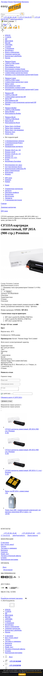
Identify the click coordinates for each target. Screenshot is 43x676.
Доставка (4, 2)
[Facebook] (1, 596)
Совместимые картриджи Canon (16, 82)
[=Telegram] (3, 596)
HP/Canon (8, 178)
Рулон (7, 159)
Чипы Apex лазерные (12, 128)
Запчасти (8, 190)
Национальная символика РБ (15, 168)
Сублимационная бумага (14, 143)
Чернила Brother (10, 108)
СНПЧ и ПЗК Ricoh (12, 119)
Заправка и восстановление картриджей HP (20, 102)
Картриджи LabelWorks (13, 56)
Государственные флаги (13, 167)
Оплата (10, 2)
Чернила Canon (10, 78)
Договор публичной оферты (11, 556)
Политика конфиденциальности (34, 672)
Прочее (7, 58)
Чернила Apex (10, 132)
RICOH (7, 43)
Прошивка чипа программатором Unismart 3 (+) (21, 287)
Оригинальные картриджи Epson (17, 71)
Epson (7, 185)
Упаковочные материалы (14, 189)
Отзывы (4, 557)
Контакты (25, 2)
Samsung (8, 180)
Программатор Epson (12, 67)
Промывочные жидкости (14, 146)
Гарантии (4, 552)
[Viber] (6, 596)
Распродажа (9, 194)
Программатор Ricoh (12, 122)
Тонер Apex (9, 134)
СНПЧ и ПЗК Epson (12, 63)
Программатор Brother (13, 113)
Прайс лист (5, 554)
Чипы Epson (9, 65)
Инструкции (9, 196)
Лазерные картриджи (12, 54)
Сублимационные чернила (14, 141)
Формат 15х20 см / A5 (13, 154)
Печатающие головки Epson (15, 69)
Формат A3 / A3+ (11, 157)
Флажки (8, 174)
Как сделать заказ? (7, 544)
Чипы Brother (10, 111)
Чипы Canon (9, 84)
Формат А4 (9, 156)
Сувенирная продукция (13, 200)
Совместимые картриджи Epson (16, 73)
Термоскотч (9, 144)
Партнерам (17, 2)
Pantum (7, 181)
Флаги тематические (12, 170)
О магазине (5, 542)
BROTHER (9, 41)
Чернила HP (9, 93)
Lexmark (8, 46)
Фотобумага (9, 50)
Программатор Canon (12, 86)
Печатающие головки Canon (15, 87)
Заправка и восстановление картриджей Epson (21, 74)
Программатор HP (11, 100)
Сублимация (9, 48)
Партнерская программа (9, 559)
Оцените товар (6, 376)
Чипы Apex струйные (12, 126)
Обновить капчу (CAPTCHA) (11, 397)
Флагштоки (9, 172)
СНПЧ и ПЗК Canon (12, 80)
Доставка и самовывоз (9, 548)
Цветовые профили (12, 192)
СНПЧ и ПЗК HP (11, 95)
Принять (22, 674)
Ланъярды (8, 198)
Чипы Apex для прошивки (14, 130)
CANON (8, 37)
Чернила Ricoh (10, 117)
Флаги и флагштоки (12, 52)
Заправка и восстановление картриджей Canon (21, 89)
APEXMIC (9, 45)
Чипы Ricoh (9, 121)
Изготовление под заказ (13, 165)
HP (6, 39)
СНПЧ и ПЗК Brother (12, 110)
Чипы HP (8, 98)
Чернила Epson (10, 61)
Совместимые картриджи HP (15, 97)
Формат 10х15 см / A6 (13, 150)
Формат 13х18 (10, 152)
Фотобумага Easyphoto (13, 161)
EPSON (7, 35)
